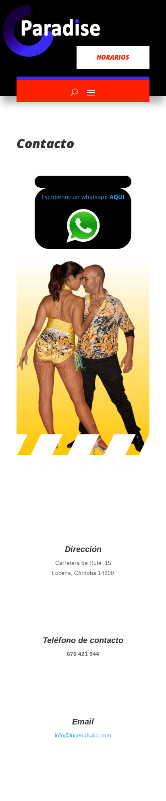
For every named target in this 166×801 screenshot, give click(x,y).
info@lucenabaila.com (83, 735)
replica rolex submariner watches (62, 158)
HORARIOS (113, 57)
